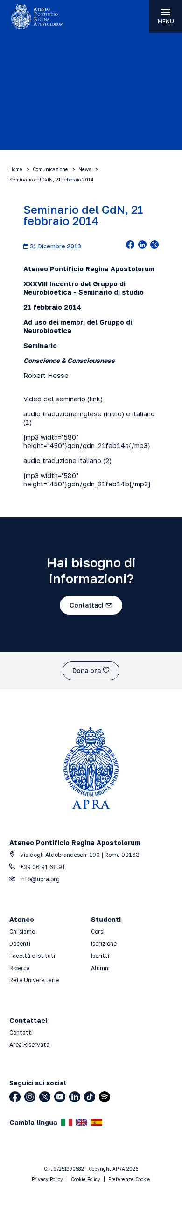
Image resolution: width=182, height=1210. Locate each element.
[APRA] (45, 16)
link (95, 399)
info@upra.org (39, 879)
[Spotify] (104, 1096)
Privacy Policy (47, 1179)
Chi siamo (22, 931)
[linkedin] (142, 245)
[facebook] (130, 245)
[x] (154, 245)
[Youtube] (59, 1096)
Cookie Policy (85, 1179)
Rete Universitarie (34, 980)
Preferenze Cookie (129, 1179)
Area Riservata (29, 1044)
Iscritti (100, 955)
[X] (44, 1096)
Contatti (21, 1032)
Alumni (100, 967)
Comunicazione (50, 169)
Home (15, 169)
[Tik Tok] (89, 1096)
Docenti (19, 943)
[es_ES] (96, 1122)
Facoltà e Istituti (32, 955)
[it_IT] (66, 1122)
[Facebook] (15, 1096)
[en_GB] (81, 1122)
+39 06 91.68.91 (42, 866)
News (84, 169)
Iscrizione (104, 943)
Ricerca (19, 967)
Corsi (98, 931)
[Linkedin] (74, 1096)
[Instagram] (29, 1096)
